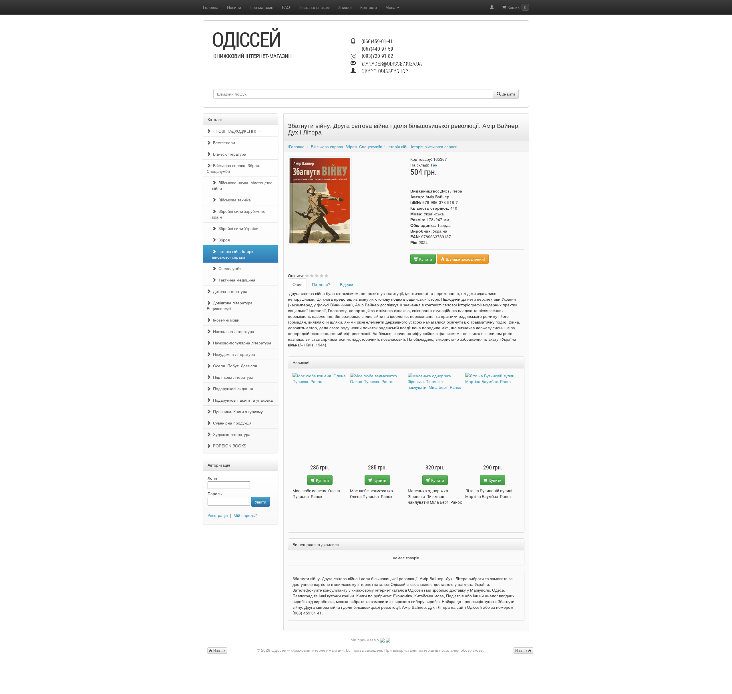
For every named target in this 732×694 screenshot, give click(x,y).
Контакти (368, 7)
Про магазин (261, 7)
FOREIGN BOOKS (228, 446)
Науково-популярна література (241, 343)
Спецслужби (229, 268)
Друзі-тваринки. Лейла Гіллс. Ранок (488, 493)
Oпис (297, 284)
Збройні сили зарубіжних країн (238, 214)
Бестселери (223, 142)
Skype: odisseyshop (384, 70)
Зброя (223, 240)
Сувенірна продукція (231, 423)
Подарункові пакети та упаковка (242, 400)
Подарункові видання (232, 388)
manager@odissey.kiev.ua (391, 63)
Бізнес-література (228, 154)
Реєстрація (218, 515)
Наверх (521, 650)
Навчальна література (232, 331)
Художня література (230, 434)
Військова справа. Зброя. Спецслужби (233, 168)
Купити (425, 259)
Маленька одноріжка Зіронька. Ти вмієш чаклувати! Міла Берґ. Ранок (377, 496)
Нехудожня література (233, 354)
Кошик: (516, 7)
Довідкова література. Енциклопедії (230, 305)
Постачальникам (314, 7)
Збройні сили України (237, 228)
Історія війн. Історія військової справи (233, 254)
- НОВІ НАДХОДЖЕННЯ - (235, 131)
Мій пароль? (245, 515)
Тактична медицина (235, 280)
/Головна (296, 146)
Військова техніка (233, 200)
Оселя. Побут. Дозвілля (234, 365)
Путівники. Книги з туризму (237, 411)
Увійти (260, 502)
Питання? (321, 284)
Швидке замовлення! (465, 259)
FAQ (286, 7)
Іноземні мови (225, 320)
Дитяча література (229, 291)
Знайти (508, 94)
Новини (234, 7)
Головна (210, 7)
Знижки (345, 7)
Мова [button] (391, 7)
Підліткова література (232, 377)
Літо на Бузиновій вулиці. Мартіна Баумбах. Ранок (432, 493)
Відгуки (346, 284)
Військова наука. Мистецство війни (242, 185)
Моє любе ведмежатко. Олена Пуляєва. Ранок (315, 493)
